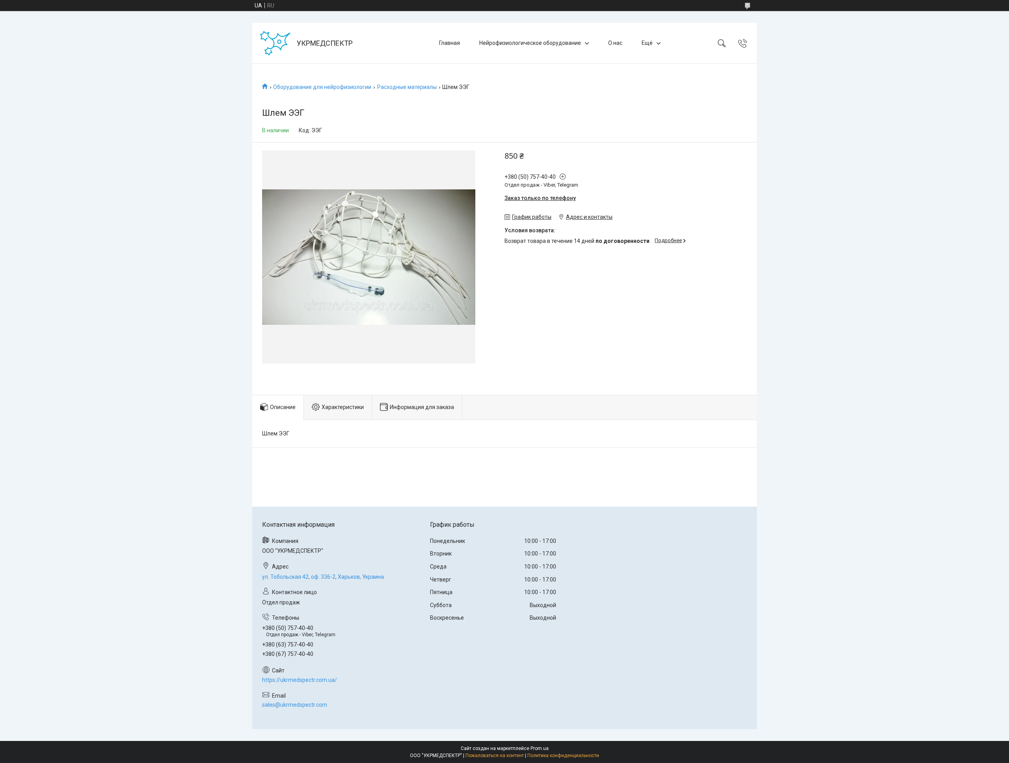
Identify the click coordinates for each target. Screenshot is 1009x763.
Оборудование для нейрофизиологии (322, 87)
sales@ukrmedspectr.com (294, 705)
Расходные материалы (407, 87)
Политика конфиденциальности (563, 755)
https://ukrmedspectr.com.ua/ (299, 680)
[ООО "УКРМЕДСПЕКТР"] (275, 43)
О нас (615, 43)
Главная (449, 43)
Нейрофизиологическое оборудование (530, 43)
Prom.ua (540, 748)
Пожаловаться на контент (494, 755)
